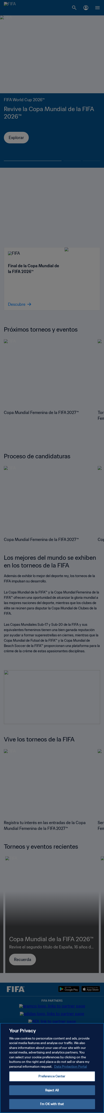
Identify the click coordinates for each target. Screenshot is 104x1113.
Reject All (52, 1090)
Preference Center (51, 1076)
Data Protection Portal (70, 1067)
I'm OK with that (52, 1104)
